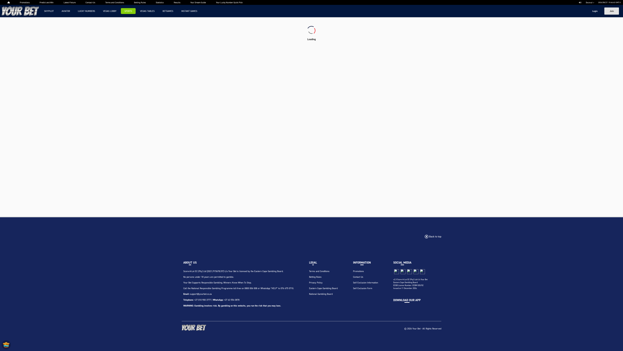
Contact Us (358, 276)
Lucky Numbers (86, 11)
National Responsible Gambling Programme (212, 288)
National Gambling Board (321, 293)
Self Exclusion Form (362, 288)
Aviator (66, 11)
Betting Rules (315, 276)
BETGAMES (168, 11)
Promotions (358, 271)
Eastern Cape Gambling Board (323, 288)
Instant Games (189, 11)
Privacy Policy (316, 282)
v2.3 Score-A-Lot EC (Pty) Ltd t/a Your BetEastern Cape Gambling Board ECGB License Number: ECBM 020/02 (410, 282)
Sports (128, 11)
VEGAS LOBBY (109, 11)
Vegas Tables (147, 11)
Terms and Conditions (319, 271)
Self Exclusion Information (365, 282)
